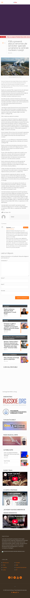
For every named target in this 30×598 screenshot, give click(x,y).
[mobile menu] (2, 2)
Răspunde (26, 227)
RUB (11, 391)
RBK (17, 565)
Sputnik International (21, 567)
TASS (4, 565)
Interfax (5, 567)
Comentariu (4, 260)
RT (16, 570)
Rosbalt (18, 562)
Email (2, 284)
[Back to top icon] (15, 586)
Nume (3, 278)
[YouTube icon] (18, 592)
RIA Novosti (6, 562)
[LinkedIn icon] (15, 592)
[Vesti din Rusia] (15, 2)
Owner (12, 216)
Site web (3, 290)
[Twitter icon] (13, 592)
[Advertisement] (15, 20)
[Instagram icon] (16, 592)
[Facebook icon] (11, 592)
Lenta (4, 570)
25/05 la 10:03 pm (10, 229)
